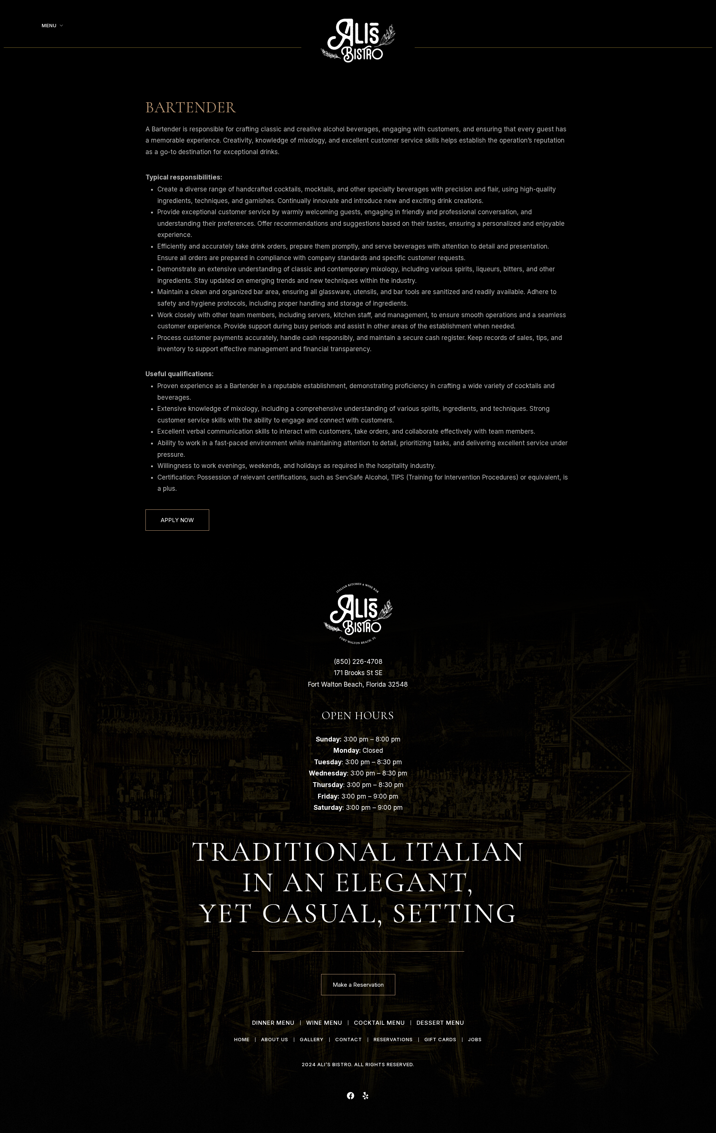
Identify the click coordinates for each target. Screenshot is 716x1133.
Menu (49, 25)
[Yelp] (365, 1095)
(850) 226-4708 (358, 661)
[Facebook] (350, 1095)
